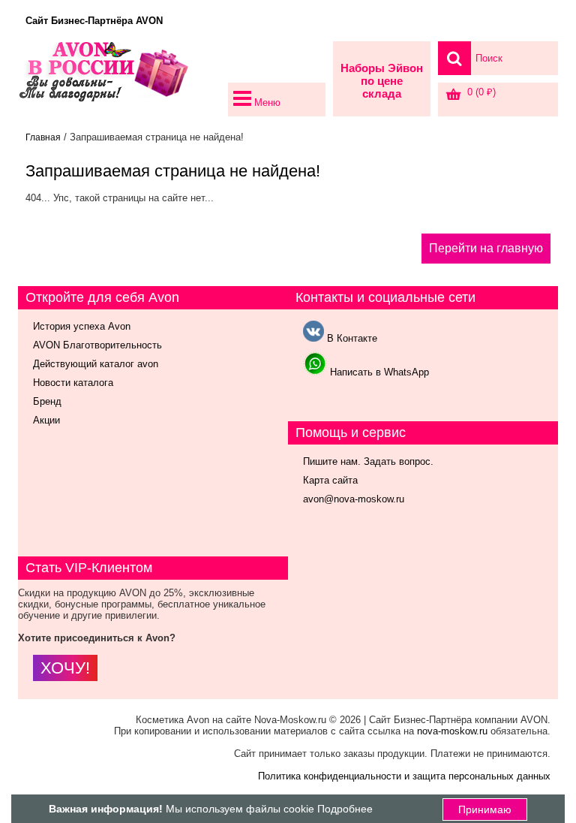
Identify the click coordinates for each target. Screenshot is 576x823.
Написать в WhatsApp (378, 372)
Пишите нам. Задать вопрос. (368, 461)
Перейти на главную (486, 248)
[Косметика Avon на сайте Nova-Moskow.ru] (119, 78)
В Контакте (350, 338)
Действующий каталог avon (95, 363)
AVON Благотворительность (97, 345)
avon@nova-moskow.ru (353, 499)
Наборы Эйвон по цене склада (381, 81)
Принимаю (485, 809)
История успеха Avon (81, 326)
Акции (46, 420)
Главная (43, 137)
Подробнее (345, 809)
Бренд (47, 401)
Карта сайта (330, 480)
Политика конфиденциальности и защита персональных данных (404, 776)
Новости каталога (73, 382)
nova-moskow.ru (452, 731)
